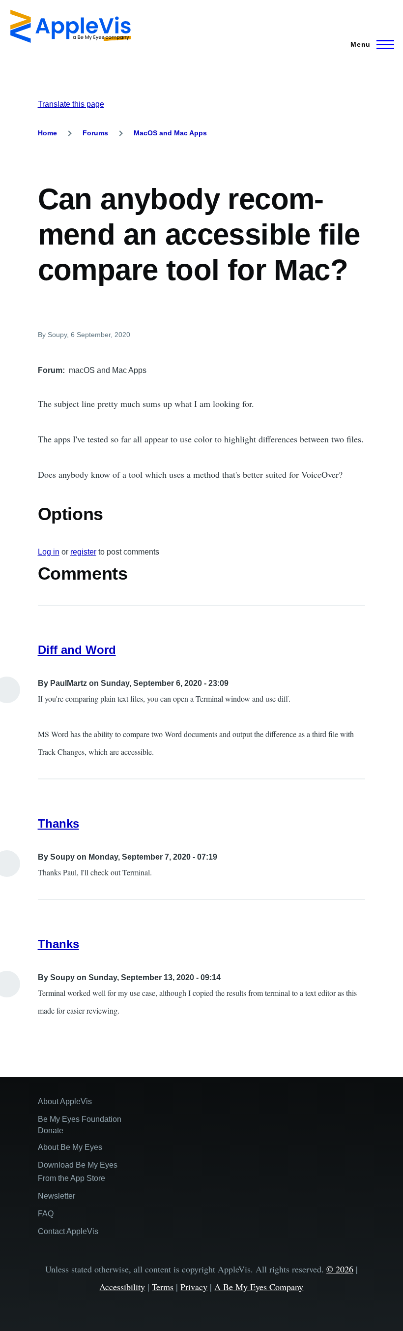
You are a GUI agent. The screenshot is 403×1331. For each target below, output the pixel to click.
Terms (162, 1287)
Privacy (193, 1287)
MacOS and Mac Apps (170, 133)
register (83, 552)
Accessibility (122, 1287)
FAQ (46, 1213)
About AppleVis (65, 1101)
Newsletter (56, 1196)
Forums (95, 133)
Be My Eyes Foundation (79, 1119)
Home (47, 133)
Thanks (58, 823)
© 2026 (339, 1269)
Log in (48, 552)
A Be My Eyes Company (258, 1287)
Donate (50, 1130)
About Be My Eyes (70, 1147)
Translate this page (71, 104)
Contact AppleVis (68, 1231)
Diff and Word (77, 649)
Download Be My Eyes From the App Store (77, 1171)
